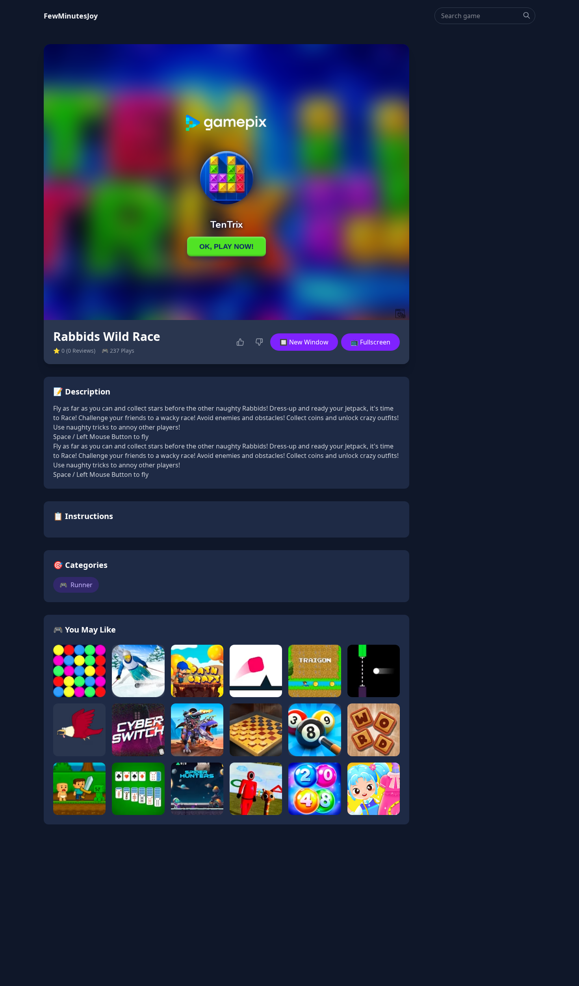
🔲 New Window (304, 342)
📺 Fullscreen (370, 342)
